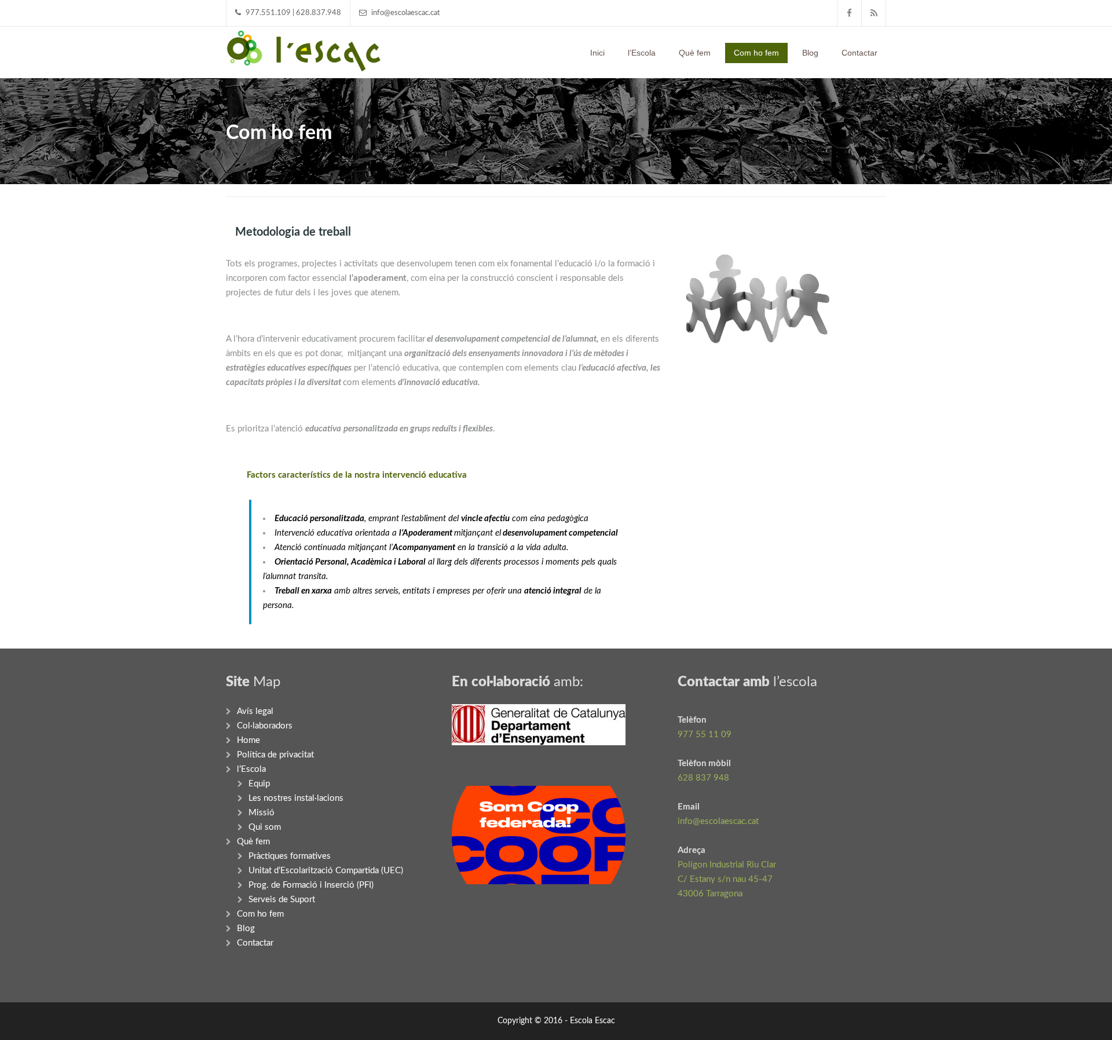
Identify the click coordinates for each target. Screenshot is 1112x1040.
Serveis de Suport (281, 899)
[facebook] (849, 13)
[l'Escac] (304, 50)
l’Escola (642, 52)
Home (248, 740)
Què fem (695, 52)
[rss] (874, 13)
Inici (597, 52)
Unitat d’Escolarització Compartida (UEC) (325, 870)
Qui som (264, 827)
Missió (261, 812)
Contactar (859, 52)
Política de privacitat (275, 754)
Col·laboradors (264, 726)
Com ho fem (756, 52)
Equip (259, 783)
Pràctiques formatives (289, 856)
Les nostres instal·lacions (295, 798)
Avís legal (255, 711)
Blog (810, 52)
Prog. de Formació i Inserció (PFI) (311, 885)
